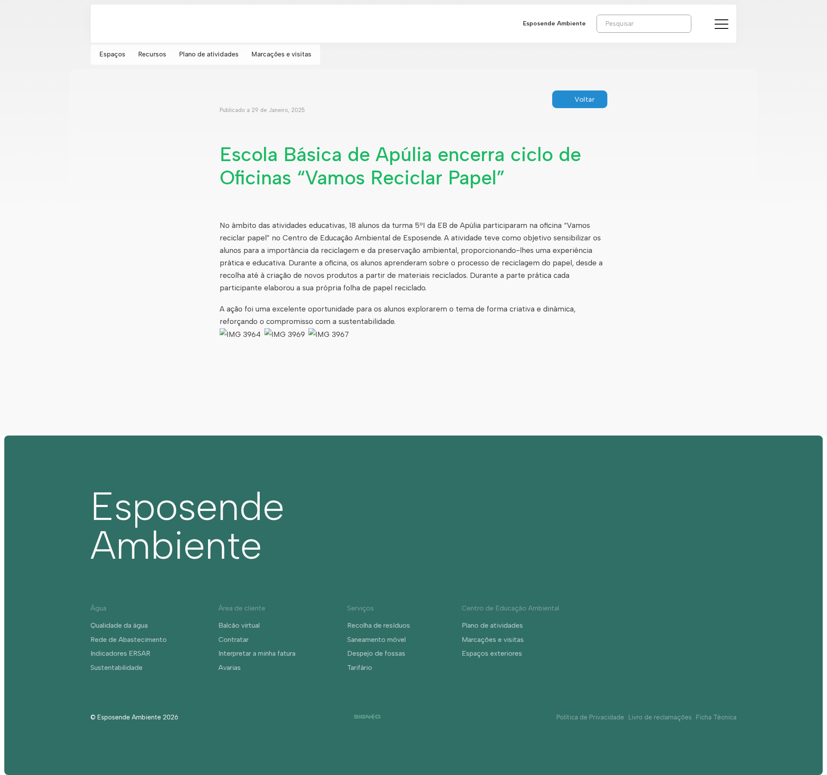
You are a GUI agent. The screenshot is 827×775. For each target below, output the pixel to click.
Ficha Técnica (716, 717)
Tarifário (359, 667)
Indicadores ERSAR (120, 653)
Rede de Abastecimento (128, 639)
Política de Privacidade (590, 717)
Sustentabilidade (116, 667)
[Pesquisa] (697, 23)
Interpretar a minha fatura (256, 653)
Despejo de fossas (376, 653)
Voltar (584, 99)
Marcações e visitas (281, 54)
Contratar (233, 639)
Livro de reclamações (660, 717)
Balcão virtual (239, 625)
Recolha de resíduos (378, 625)
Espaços (112, 54)
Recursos (152, 54)
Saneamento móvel (376, 639)
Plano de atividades (209, 54)
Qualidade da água (119, 625)
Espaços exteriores (492, 653)
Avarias (229, 667)
